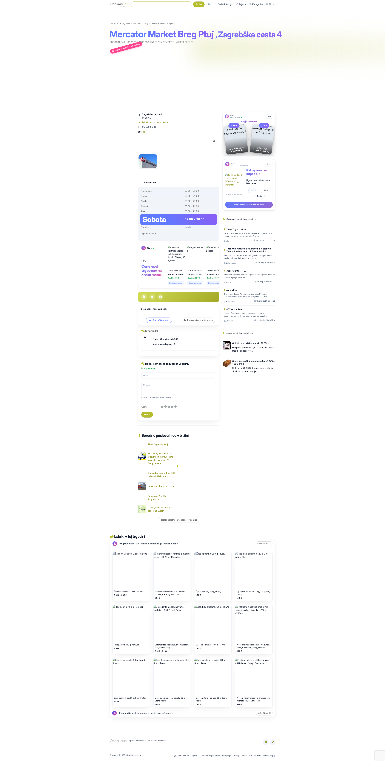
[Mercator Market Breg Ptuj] (148, 161)
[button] (269, 4)
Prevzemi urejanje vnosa (200, 320)
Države (244, 755)
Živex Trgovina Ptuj (158, 444)
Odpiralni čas (117, 42)
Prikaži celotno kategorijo (178, 520)
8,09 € (254, 190)
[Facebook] (265, 742)
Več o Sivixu (265, 543)
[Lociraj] (209, 4)
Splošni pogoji (269, 755)
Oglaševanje (214, 755)
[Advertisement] (192, 83)
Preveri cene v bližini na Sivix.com (249, 205)
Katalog (236, 755)
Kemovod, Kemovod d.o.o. (161, 486)
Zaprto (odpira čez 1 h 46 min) (127, 47)
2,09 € (265, 190)
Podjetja (257, 755)
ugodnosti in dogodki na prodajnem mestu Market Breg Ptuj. (161, 42)
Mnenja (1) (151, 330)
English (194, 756)
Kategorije (226, 755)
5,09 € (259, 196)
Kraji (251, 755)
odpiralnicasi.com (133, 755)
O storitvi (204, 755)
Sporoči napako (149, 233)
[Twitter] (272, 742)
